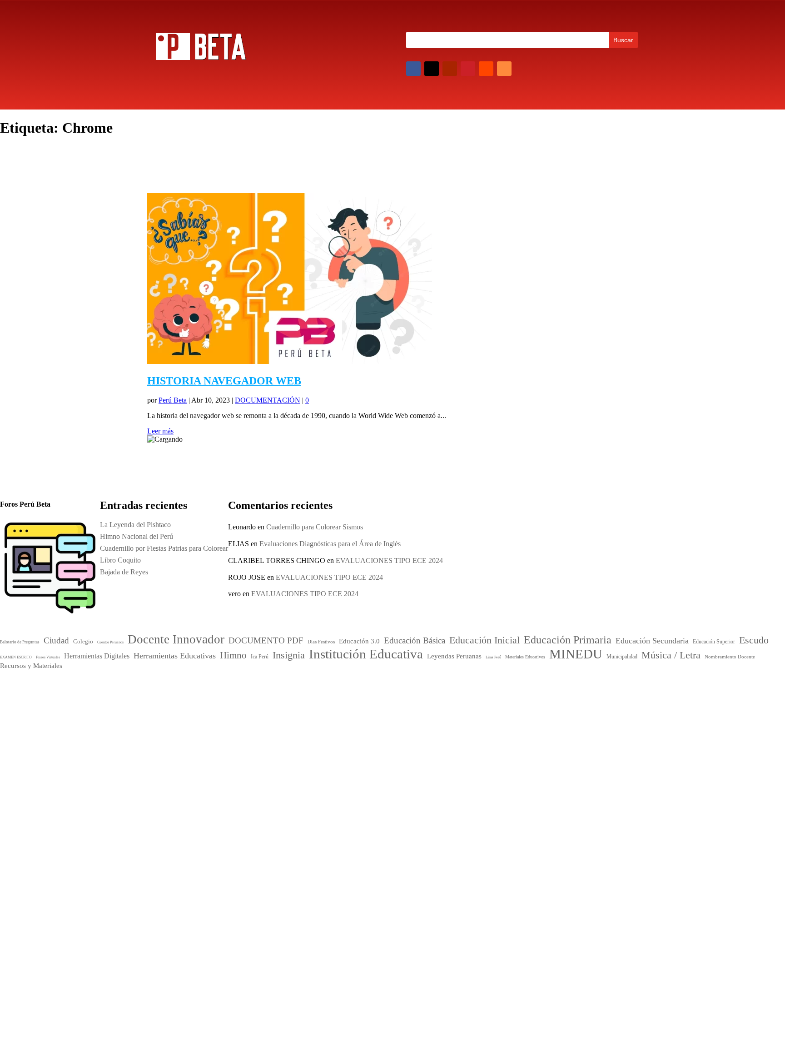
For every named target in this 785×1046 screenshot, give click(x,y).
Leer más (160, 431)
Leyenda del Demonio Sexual (535, 817)
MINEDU (346, 780)
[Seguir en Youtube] (449, 68)
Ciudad (329, 703)
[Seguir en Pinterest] (468, 68)
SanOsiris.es (399, 883)
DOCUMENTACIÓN (267, 400)
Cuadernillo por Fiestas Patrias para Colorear (556, 770)
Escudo (333, 743)
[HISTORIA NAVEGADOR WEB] (289, 361)
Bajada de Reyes (516, 793)
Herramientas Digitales (373, 744)
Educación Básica (407, 713)
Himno (331, 753)
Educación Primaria (359, 732)
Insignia (360, 753)
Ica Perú (162, 691)
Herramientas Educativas (431, 744)
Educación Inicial (350, 722)
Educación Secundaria (430, 734)
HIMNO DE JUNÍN (522, 805)
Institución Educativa (377, 765)
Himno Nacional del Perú (529, 758)
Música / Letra (402, 782)
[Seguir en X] (431, 68)
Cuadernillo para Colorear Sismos (314, 527)
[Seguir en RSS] (504, 68)
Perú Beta (173, 400)
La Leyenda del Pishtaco (135, 524)
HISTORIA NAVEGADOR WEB (224, 381)
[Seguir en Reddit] (486, 68)
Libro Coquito (512, 782)
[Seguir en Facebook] (413, 68)
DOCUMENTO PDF (349, 713)
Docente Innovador (390, 701)
